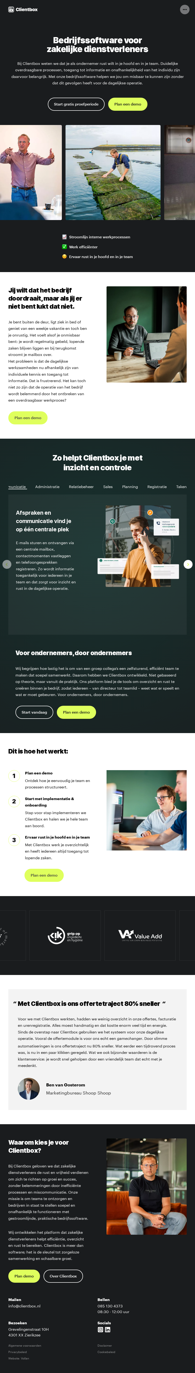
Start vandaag (34, 712)
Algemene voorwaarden (24, 1345)
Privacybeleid (17, 1352)
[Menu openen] (185, 9)
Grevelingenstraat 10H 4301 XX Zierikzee (28, 1331)
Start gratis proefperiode (76, 104)
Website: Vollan (18, 1358)
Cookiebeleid (106, 1352)
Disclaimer (105, 1345)
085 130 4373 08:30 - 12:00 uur (113, 1308)
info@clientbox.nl (24, 1305)
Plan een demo (127, 104)
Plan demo (24, 1276)
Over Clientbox (63, 1276)
